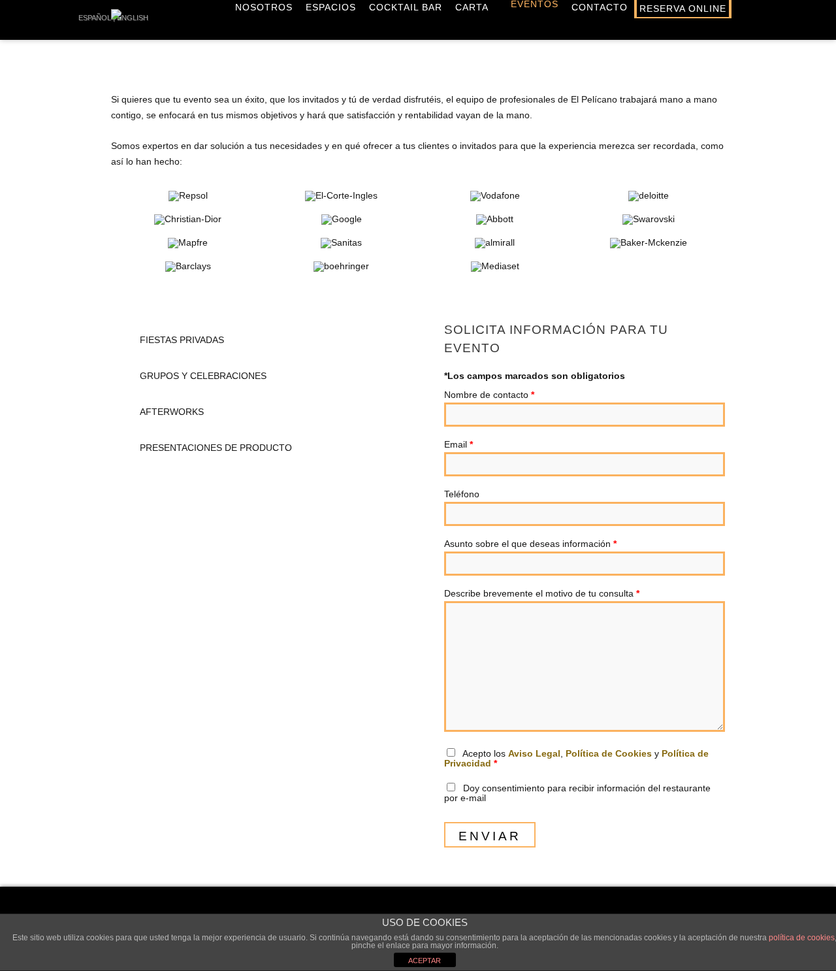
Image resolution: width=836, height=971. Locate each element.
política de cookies (802, 937)
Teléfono (461, 494)
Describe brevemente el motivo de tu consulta (541, 593)
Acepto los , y (576, 758)
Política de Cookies (609, 753)
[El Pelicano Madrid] (116, 21)
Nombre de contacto (489, 394)
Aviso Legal (534, 753)
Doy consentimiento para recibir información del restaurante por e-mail (577, 793)
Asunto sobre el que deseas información (530, 543)
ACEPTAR (424, 960)
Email (458, 444)
